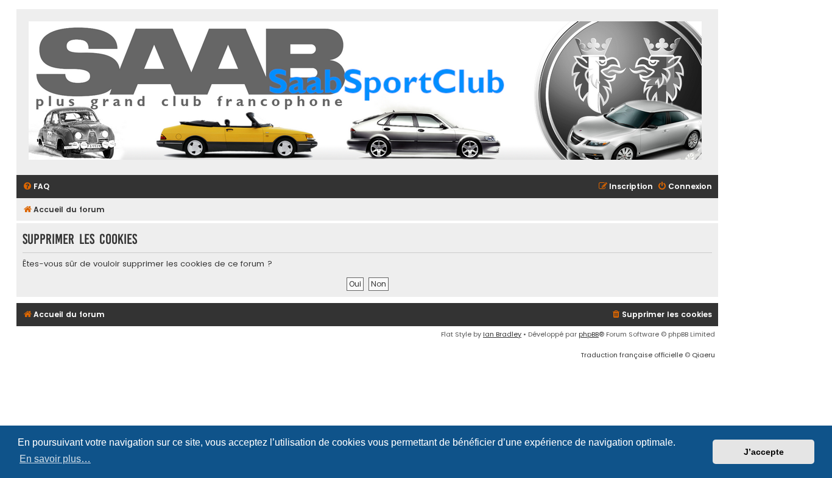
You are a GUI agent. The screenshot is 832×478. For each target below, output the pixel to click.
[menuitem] (36, 187)
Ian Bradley (502, 334)
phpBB (589, 334)
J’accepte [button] (764, 452)
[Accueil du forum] (365, 92)
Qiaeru (703, 355)
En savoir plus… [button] (55, 459)
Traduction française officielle (631, 355)
